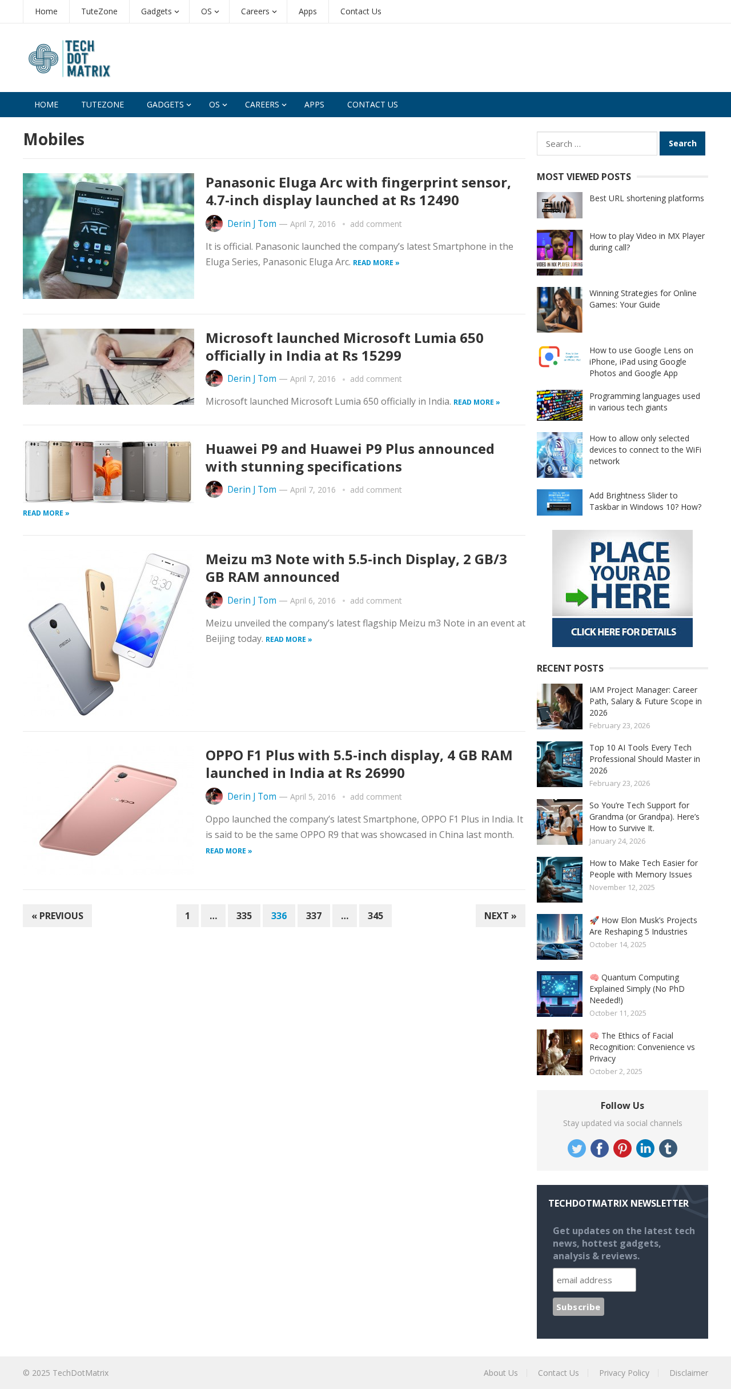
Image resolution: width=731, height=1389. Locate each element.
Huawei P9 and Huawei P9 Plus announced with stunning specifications (350, 457)
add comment (376, 223)
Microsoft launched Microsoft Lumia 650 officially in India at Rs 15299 (345, 346)
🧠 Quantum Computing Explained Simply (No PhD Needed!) (637, 988)
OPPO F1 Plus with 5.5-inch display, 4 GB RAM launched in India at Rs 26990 (359, 763)
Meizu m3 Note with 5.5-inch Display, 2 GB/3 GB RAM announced (356, 567)
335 (244, 915)
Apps (308, 11)
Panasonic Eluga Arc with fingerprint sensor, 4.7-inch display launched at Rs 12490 (358, 191)
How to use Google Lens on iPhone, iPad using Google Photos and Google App (641, 361)
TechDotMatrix (81, 1372)
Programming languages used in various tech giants (644, 401)
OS (206, 11)
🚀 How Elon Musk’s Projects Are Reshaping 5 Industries (643, 926)
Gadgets (156, 11)
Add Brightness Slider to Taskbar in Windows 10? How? (645, 501)
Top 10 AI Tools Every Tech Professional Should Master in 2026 (644, 759)
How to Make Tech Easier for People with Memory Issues (643, 868)
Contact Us (360, 11)
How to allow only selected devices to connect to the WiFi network (645, 449)
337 (314, 915)
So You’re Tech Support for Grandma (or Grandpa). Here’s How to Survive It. (644, 816)
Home (46, 11)
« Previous (57, 915)
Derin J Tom (251, 224)
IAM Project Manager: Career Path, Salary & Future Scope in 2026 (645, 701)
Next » (500, 915)
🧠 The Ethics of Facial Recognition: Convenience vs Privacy (642, 1047)
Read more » (376, 263)
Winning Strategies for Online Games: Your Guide (643, 299)
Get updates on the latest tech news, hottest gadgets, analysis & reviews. (624, 1243)
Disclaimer (688, 1372)
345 (375, 915)
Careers (255, 11)
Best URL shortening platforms (646, 198)
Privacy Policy (624, 1372)
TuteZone (99, 11)
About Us (501, 1372)
